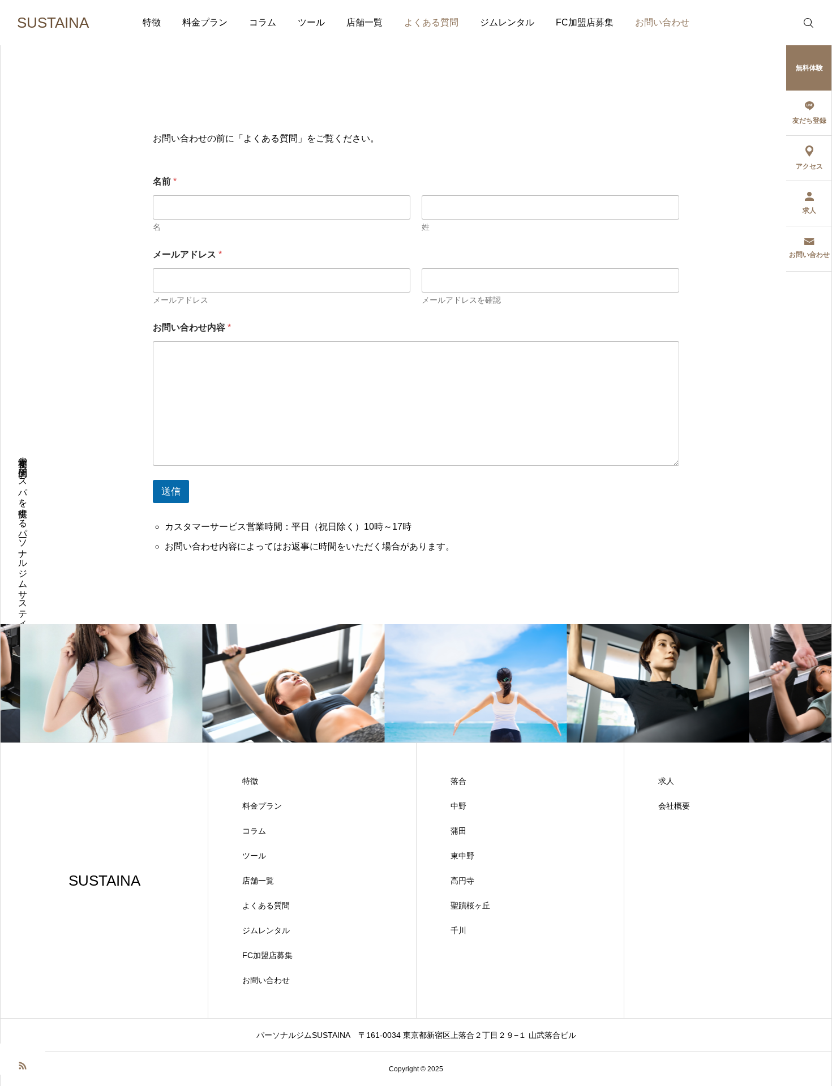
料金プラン (205, 22)
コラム (262, 22)
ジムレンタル (507, 22)
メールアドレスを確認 (461, 299)
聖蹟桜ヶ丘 (470, 905)
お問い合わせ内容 (192, 327)
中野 (458, 806)
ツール (311, 22)
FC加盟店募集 (585, 22)
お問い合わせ (662, 22)
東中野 (462, 856)
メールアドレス (180, 299)
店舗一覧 (364, 22)
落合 (458, 781)
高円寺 (462, 881)
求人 (666, 781)
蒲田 (458, 831)
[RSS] (22, 1065)
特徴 (152, 22)
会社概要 (674, 806)
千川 (458, 930)
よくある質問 (431, 22)
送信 (171, 491)
